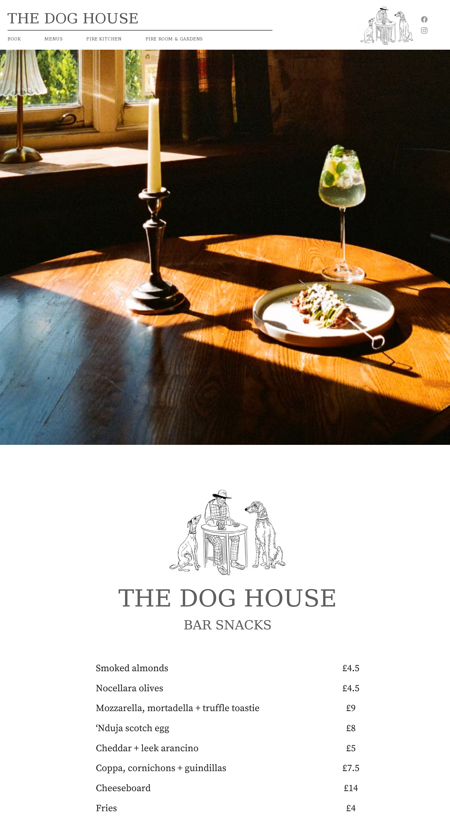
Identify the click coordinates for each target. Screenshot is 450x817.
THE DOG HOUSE (77, 18)
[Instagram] (424, 30)
